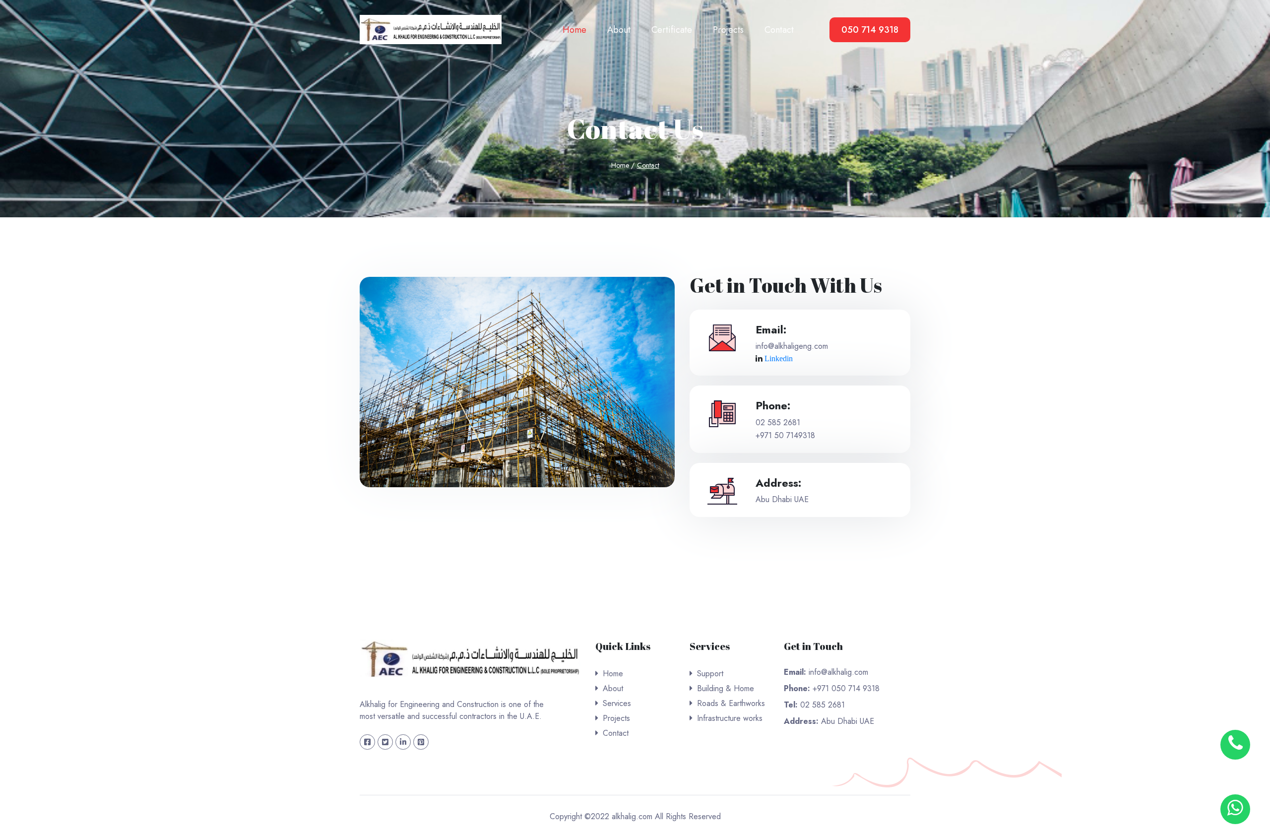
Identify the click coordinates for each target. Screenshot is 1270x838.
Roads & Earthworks (731, 703)
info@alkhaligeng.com (792, 346)
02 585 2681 (778, 422)
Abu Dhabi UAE (846, 721)
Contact (779, 29)
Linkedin (778, 358)
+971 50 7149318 (785, 435)
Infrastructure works (729, 718)
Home (574, 29)
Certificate (671, 29)
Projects (728, 29)
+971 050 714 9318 (845, 688)
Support (710, 673)
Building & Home (725, 688)
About (619, 29)
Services (617, 703)
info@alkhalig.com (837, 672)
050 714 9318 (869, 29)
